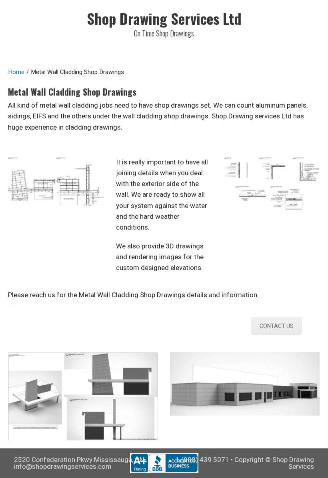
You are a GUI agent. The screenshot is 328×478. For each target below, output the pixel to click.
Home (16, 72)
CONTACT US (277, 326)
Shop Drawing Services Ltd (164, 18)
